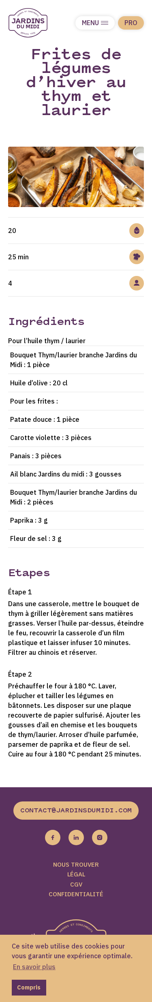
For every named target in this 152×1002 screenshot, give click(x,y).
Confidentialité (76, 894)
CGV (76, 884)
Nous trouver (76, 864)
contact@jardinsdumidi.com (76, 811)
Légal (76, 874)
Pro (130, 23)
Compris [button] (29, 987)
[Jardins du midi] (36, 23)
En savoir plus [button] (34, 967)
